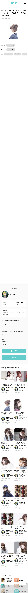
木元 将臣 (12, 298)
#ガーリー (17, 54)
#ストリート (8, 54)
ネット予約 (14, 354)
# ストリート (11, 49)
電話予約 (14, 361)
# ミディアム (11, 45)
